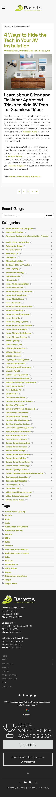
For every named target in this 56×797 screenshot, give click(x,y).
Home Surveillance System (19, 325)
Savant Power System (16, 439)
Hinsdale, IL (11, 280)
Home (4, 656)
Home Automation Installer (19, 291)
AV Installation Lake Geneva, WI (34, 51)
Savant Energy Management (19, 428)
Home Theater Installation (18, 333)
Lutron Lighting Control (17, 375)
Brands (5, 671)
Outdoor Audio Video (15, 397)
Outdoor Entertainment (17, 412)
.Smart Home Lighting (15, 511)
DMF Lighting (12, 269)
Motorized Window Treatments (21, 382)
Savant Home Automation (18, 431)
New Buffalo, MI (13, 390)
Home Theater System (16, 337)
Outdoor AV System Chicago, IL (20, 409)
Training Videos (9, 675)
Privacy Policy (44, 788)
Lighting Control (13, 352)
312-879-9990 (15, 632)
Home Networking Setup (18, 314)
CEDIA (7, 538)
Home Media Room (15, 299)
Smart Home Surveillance (18, 462)
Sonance (36, 176)
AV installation (15, 156)
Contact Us (7, 686)
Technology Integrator (16, 481)
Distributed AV (11, 564)
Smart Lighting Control (17, 469)
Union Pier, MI (12, 488)
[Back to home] (28, 8)
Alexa (7, 519)
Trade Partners (9, 679)
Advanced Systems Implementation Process (27, 236)
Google (8, 580)
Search (49, 216)
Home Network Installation (19, 306)
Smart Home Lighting (16, 458)
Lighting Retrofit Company (18, 367)
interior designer (16, 166)
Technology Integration (17, 477)
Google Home (11, 583)
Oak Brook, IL (12, 394)
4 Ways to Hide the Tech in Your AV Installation (25, 40)
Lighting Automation (15, 348)
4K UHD (8, 515)
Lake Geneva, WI (14, 344)
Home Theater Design (16, 329)
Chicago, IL (11, 257)
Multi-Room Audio (14, 386)
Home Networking (14, 310)
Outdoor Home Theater (17, 416)
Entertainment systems (16, 576)
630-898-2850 (15, 617)
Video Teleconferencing (17, 496)
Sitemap (32, 788)
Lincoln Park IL (13, 371)
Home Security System (17, 322)
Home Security (13, 318)
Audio (7, 523)
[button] (3, 8)
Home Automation (15, 287)
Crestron (9, 545)
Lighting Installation (16, 363)
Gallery (6, 667)
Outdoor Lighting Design (17, 420)
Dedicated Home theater (16, 549)
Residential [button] (7, 664)
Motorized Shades (14, 232)
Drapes (8, 572)
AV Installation (11, 51)
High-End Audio (13, 276)
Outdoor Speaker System (18, 424)
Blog (4, 683)
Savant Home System (16, 435)
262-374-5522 (15, 647)
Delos (7, 557)
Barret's (8, 534)
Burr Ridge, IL (12, 253)
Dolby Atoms (11, 568)
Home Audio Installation (17, 284)
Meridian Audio (30, 132)
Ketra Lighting (12, 341)
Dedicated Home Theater (18, 265)
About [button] (5, 660)
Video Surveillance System (19, 492)
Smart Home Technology (18, 466)
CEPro (7, 542)
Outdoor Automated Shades (19, 401)
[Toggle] (52, 228)
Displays (9, 561)
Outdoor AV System (15, 405)
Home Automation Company (19, 228)
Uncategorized (13, 484)
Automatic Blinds (14, 246)
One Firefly (21, 788)
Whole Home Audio (15, 500)
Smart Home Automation (18, 443)
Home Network (13, 303)
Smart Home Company (16, 447)
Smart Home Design (20, 176)
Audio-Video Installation (17, 242)
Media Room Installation (17, 378)
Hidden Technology (15, 272)
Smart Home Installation (18, 454)
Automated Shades (14, 530)
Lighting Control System (17, 359)
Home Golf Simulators (16, 295)
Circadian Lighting (14, 261)
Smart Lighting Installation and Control (24, 473)
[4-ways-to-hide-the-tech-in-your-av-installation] (28, 72)
